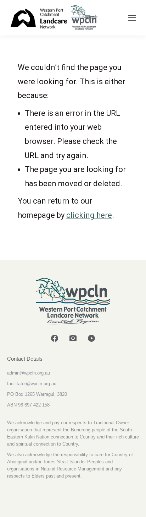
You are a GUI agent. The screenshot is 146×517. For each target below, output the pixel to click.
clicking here (89, 215)
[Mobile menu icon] (132, 18)
